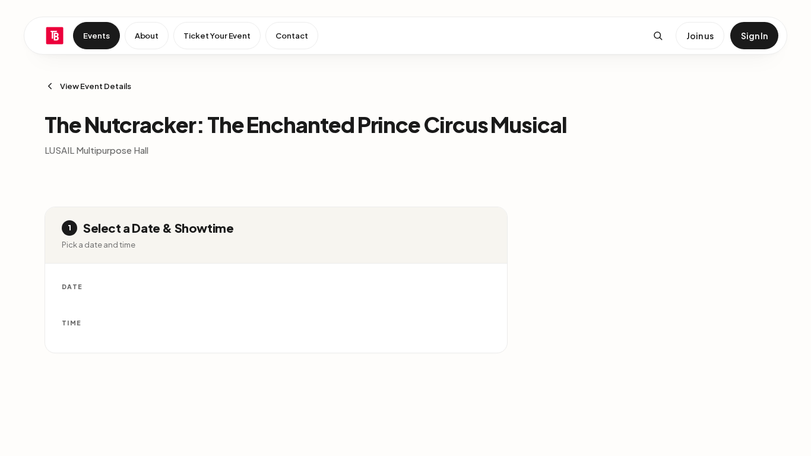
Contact (291, 35)
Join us (700, 35)
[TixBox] (55, 36)
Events (96, 35)
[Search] (658, 36)
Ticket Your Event (217, 35)
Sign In (754, 35)
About (147, 35)
